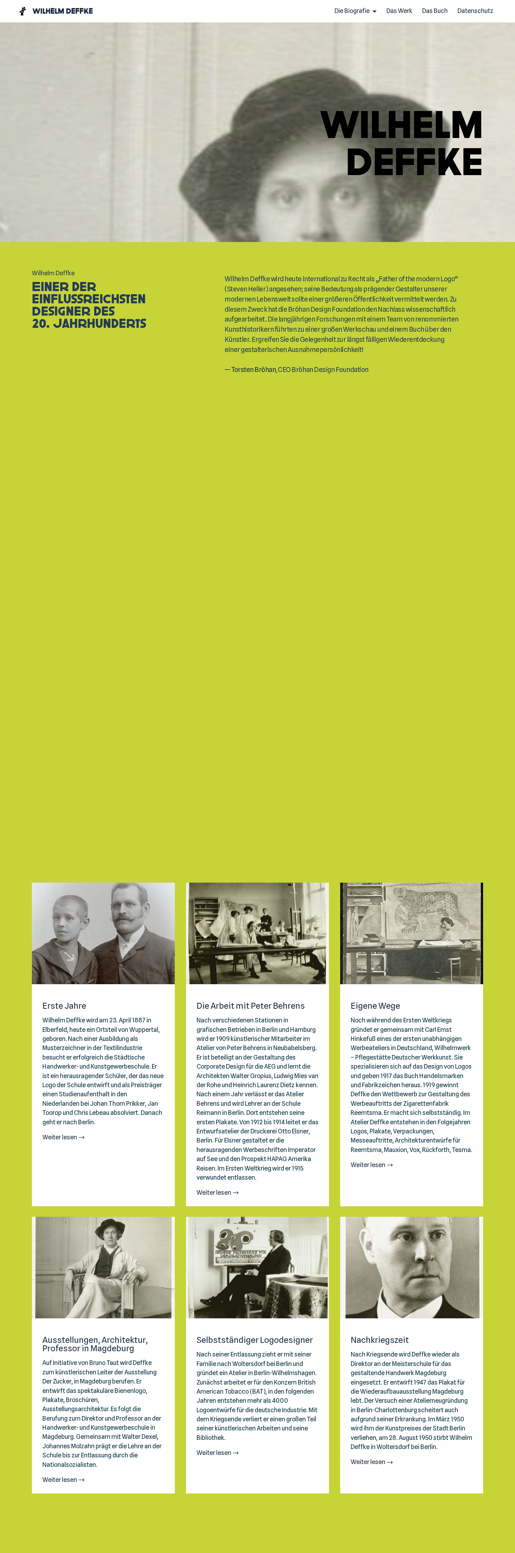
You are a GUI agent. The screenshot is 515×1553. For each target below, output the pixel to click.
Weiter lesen (59, 1137)
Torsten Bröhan (253, 370)
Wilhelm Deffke (63, 11)
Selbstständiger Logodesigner (255, 1340)
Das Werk (399, 10)
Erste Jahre (64, 1006)
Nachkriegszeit (380, 1340)
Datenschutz (475, 10)
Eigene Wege (375, 1006)
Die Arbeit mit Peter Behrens (251, 1006)
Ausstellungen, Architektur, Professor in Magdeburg (95, 1344)
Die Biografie (352, 10)
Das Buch (435, 10)
